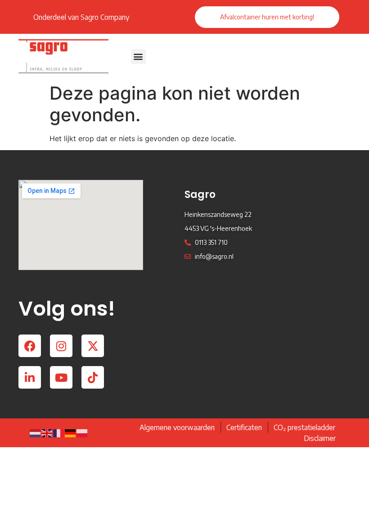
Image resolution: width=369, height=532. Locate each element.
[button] (138, 56)
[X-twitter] (92, 346)
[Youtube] (61, 377)
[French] (59, 432)
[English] (47, 432)
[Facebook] (29, 346)
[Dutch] (35, 432)
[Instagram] (61, 346)
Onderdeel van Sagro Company (81, 17)
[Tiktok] (92, 377)
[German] (70, 432)
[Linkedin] (29, 377)
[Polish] (82, 432)
